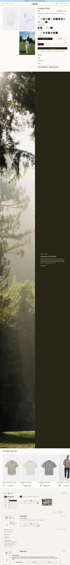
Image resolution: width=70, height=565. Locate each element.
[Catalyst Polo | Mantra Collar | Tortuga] (59, 485)
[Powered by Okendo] (8, 493)
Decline (49, 562)
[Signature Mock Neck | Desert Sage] (49, 467)
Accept (34, 562)
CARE (39, 63)
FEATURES (40, 55)
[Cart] (66, 4)
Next (68, 468)
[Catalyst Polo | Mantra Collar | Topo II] (12, 467)
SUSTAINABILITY (41, 60)
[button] (3, 3)
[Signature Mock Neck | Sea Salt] (30, 467)
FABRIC (39, 57)
